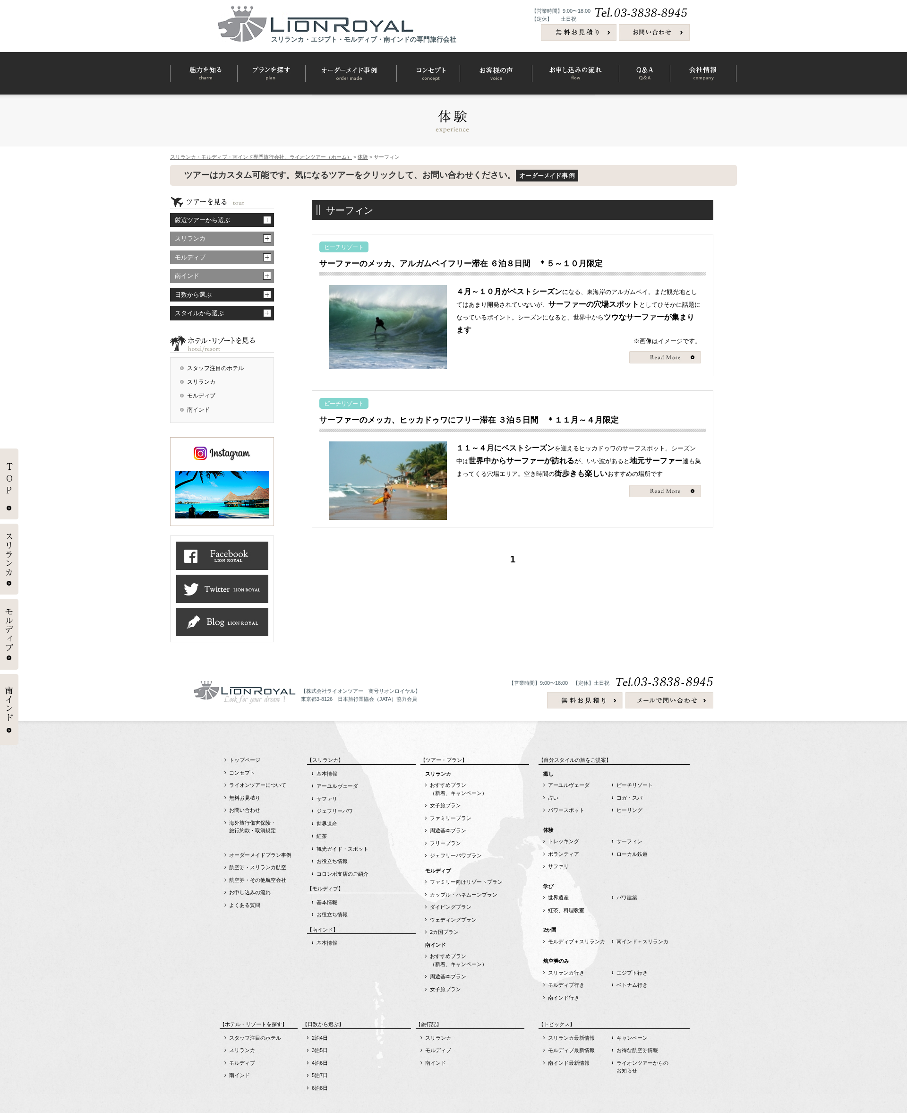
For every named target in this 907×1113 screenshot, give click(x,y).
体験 (363, 157)
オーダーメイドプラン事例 (260, 855)
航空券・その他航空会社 (257, 880)
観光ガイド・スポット (342, 849)
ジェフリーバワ (335, 811)
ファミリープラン (450, 818)
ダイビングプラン (450, 907)
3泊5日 (320, 1050)
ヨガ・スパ (629, 798)
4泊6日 (320, 1063)
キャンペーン (632, 1038)
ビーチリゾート (634, 785)
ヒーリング (629, 810)
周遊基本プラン (448, 830)
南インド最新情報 (569, 1063)
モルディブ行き (566, 985)
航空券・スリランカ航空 (257, 867)
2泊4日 (320, 1038)
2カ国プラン (444, 932)
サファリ (327, 799)
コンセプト (242, 773)
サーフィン (629, 841)
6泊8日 (320, 1088)
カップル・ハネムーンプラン (463, 894)
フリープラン (445, 843)
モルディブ (201, 395)
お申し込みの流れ (250, 892)
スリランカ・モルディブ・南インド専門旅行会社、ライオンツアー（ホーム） (261, 157)
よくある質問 (244, 905)
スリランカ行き (566, 972)
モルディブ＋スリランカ (576, 941)
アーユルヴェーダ (337, 786)
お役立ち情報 (332, 861)
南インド (198, 409)
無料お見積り (244, 798)
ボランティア (563, 854)
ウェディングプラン (453, 920)
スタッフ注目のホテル (215, 368)
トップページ (244, 760)
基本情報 (327, 774)
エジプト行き (632, 972)
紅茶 (322, 836)
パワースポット (566, 810)
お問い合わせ (244, 810)
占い (553, 798)
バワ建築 (626, 897)
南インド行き (563, 998)
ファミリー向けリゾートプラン (466, 882)
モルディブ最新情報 (571, 1050)
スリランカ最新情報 (571, 1038)
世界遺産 (327, 824)
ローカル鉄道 (632, 854)
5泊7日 (320, 1075)
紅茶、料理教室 (566, 910)
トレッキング (563, 841)
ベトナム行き (632, 985)
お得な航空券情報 (637, 1050)
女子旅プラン (445, 805)
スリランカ (201, 382)
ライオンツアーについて (257, 785)
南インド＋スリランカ (642, 941)
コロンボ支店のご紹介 (342, 874)
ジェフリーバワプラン (456, 855)
